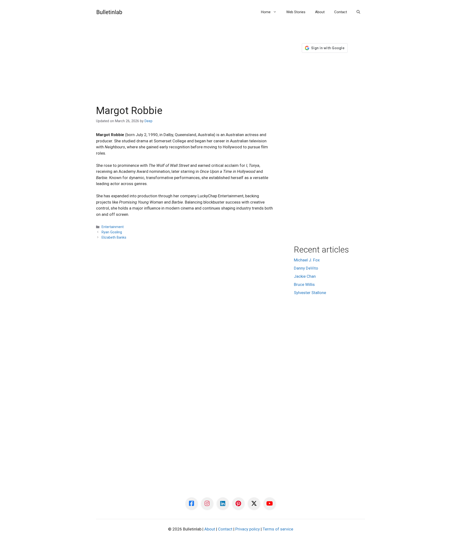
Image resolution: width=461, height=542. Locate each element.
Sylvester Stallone (310, 292)
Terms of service (278, 529)
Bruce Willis (304, 284)
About (320, 12)
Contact (340, 12)
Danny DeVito (306, 268)
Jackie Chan (305, 276)
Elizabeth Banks (114, 237)
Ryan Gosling (112, 232)
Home (266, 12)
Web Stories (295, 12)
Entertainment (113, 227)
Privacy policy (247, 529)
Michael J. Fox (307, 260)
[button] (358, 12)
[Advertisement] (185, 69)
